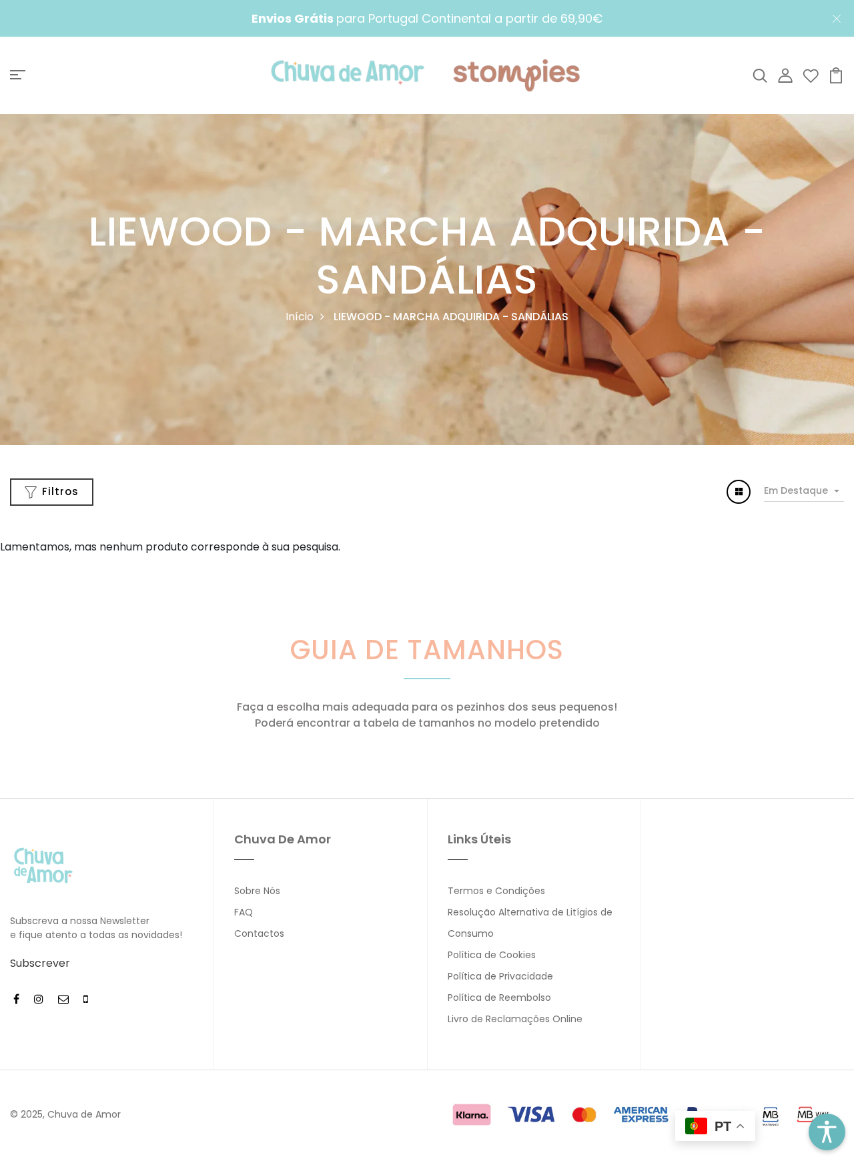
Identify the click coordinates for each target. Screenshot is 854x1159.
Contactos (259, 933)
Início (300, 316)
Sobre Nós (257, 890)
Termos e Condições (496, 890)
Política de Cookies (492, 954)
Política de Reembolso (499, 997)
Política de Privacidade (500, 976)
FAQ (243, 912)
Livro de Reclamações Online (515, 1019)
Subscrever (40, 963)
